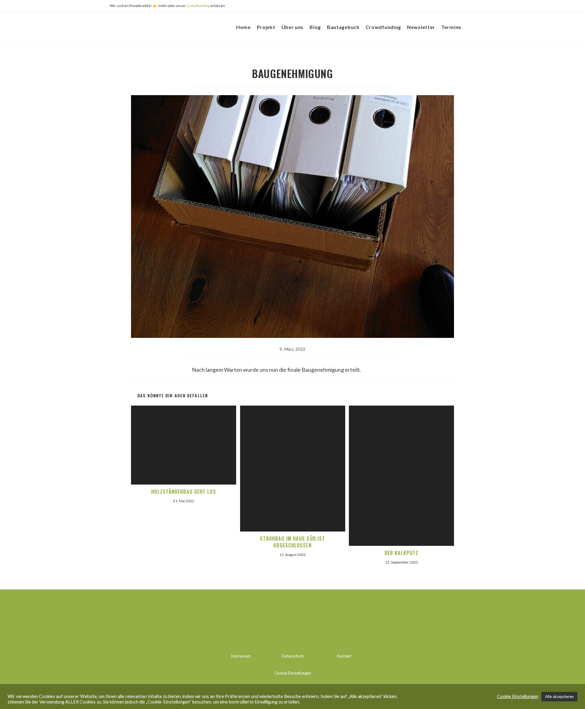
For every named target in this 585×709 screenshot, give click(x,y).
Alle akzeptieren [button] (559, 696)
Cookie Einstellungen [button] (292, 673)
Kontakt (344, 655)
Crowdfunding (198, 5)
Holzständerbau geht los (183, 491)
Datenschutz (293, 655)
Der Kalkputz (401, 553)
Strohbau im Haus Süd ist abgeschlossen (292, 542)
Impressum (241, 655)
